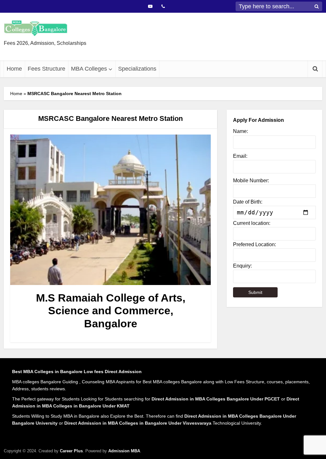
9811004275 (187, 54)
